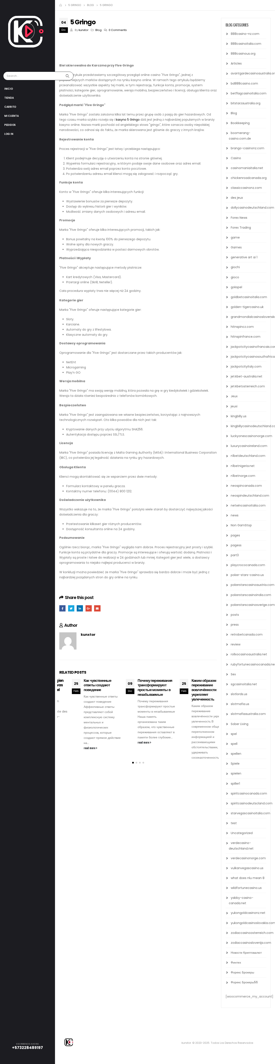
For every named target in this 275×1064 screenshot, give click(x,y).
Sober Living (239, 724)
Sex (233, 674)
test (234, 823)
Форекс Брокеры (242, 972)
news (234, 515)
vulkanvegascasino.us (247, 868)
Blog (98, 30)
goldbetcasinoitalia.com (249, 297)
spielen (236, 773)
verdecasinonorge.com (248, 858)
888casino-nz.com (245, 34)
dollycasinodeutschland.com (252, 207)
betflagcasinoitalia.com (248, 93)
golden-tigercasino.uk (247, 307)
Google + (89, 608)
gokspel (236, 287)
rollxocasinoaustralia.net (249, 654)
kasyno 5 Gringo (128, 119)
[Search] (68, 76)
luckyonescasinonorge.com (251, 436)
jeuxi (234, 406)
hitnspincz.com (242, 327)
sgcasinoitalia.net (244, 684)
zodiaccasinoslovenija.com (251, 943)
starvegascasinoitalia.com (250, 813)
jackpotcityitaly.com (246, 366)
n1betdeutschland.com (248, 456)
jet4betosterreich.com (248, 386)
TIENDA (9, 98)
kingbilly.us (238, 416)
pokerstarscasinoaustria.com (252, 585)
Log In (8, 134)
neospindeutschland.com (250, 495)
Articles (236, 63)
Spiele (235, 763)
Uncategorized (242, 833)
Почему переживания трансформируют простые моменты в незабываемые (142, 687)
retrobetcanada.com (247, 634)
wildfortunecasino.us (246, 888)
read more (77, 748)
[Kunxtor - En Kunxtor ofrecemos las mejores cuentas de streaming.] (30, 34)
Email (97, 608)
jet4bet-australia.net (246, 376)
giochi (235, 267)
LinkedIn (80, 608)
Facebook (62, 608)
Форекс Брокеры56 (244, 982)
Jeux (234, 396)
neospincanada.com (246, 485)
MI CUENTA (11, 116)
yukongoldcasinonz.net (248, 913)
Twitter (71, 608)
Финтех (236, 962)
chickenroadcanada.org (249, 178)
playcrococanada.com (248, 565)
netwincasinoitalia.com (248, 505)
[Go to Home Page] (60, 5)
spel (234, 734)
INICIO (8, 89)
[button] (133, 782)
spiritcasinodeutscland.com (251, 803)
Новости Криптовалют (246, 952)
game (235, 237)
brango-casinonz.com (247, 148)
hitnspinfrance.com (245, 336)
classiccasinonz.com (246, 188)
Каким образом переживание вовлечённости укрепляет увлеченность (191, 690)
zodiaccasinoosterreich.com (252, 933)
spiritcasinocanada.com (249, 793)
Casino (236, 158)
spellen (236, 753)
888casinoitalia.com (246, 44)
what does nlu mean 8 (247, 878)
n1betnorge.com (243, 476)
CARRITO (10, 107)
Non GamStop (241, 525)
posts (235, 615)
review (235, 644)
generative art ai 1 (244, 257)
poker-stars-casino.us (247, 575)
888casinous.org (243, 53)
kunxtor (84, 30)
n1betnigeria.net (243, 466)
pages (235, 535)
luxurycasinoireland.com (249, 446)
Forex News (239, 218)
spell (234, 744)
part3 (235, 555)
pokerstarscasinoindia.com (251, 595)
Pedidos (10, 125)
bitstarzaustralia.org (245, 103)
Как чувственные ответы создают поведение (85, 685)
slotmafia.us (240, 704)
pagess (236, 545)
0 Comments (118, 30)
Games (236, 247)
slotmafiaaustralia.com (248, 714)
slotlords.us (239, 694)
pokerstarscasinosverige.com (253, 605)
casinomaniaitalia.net (247, 168)
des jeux (237, 198)
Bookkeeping (240, 123)
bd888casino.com (244, 83)
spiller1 (235, 783)
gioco (235, 277)
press (235, 624)
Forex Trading (241, 227)
